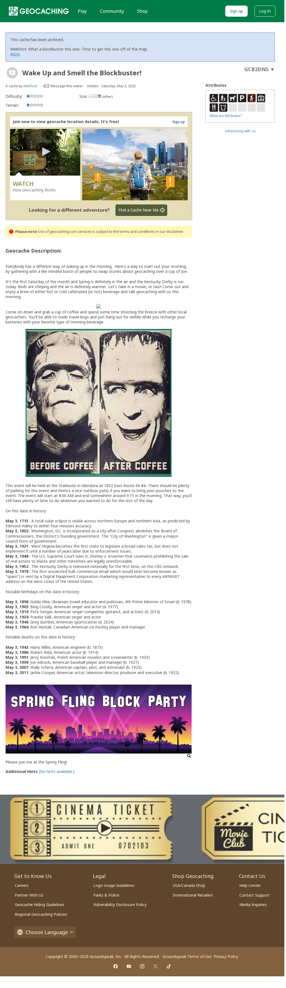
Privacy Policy (226, 956)
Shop (142, 11)
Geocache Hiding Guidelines (39, 904)
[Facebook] (115, 966)
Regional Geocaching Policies (41, 914)
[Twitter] (155, 966)
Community (112, 11)
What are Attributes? (226, 115)
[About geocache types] (12, 72)
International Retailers (193, 895)
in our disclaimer (169, 231)
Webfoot (30, 86)
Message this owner (67, 86)
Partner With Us (29, 895)
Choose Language (47, 932)
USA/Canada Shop (189, 885)
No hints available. (56, 771)
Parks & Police (106, 895)
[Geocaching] (39, 11)
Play (82, 11)
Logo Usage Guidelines (113, 885)
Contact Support (254, 895)
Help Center (250, 885)
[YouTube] (129, 966)
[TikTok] (168, 966)
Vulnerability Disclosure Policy (120, 904)
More (15, 54)
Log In (265, 11)
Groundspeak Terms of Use (187, 956)
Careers (22, 885)
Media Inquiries (253, 904)
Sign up (236, 11)
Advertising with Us (240, 131)
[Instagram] (142, 966)
